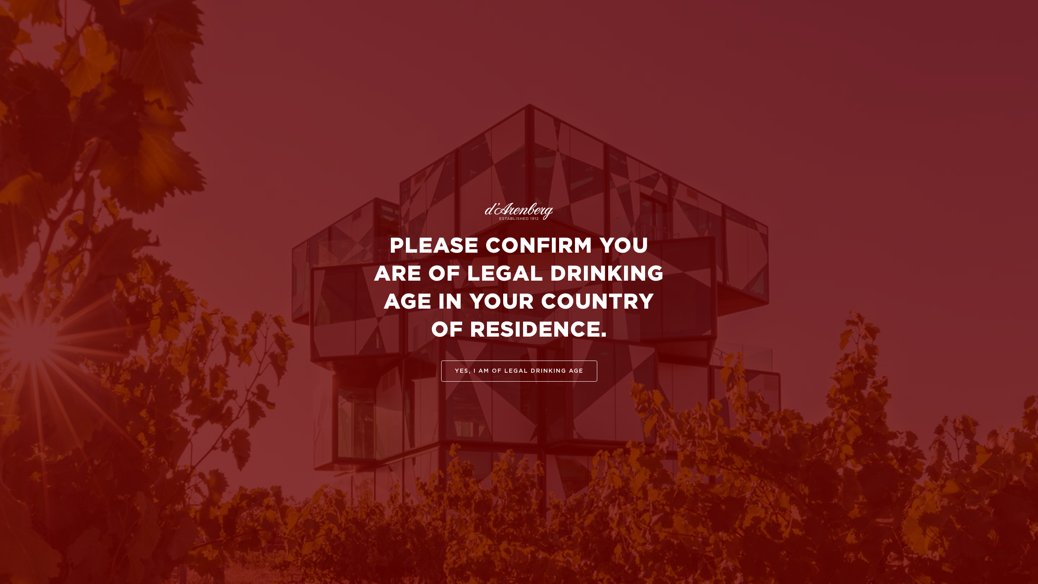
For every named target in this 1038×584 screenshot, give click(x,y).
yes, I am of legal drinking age (519, 371)
